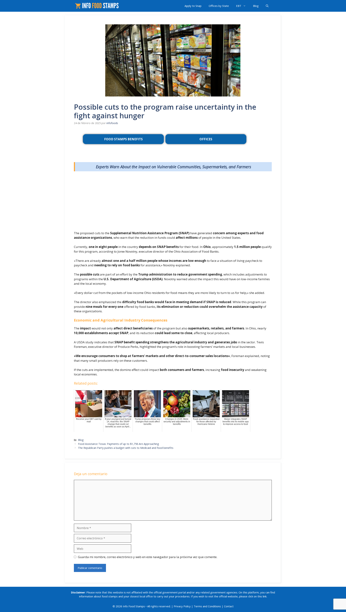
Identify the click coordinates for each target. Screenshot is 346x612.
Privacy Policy (182, 606)
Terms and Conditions (207, 606)
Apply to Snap (193, 6)
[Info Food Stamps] (97, 6)
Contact (229, 606)
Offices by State (219, 6)
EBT (238, 6)
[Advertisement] (173, 202)
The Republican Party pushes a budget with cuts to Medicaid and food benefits (125, 448)
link (265, 596)
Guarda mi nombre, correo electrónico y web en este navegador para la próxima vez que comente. (147, 557)
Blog (256, 6)
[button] (267, 6)
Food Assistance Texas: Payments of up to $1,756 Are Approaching (118, 444)
